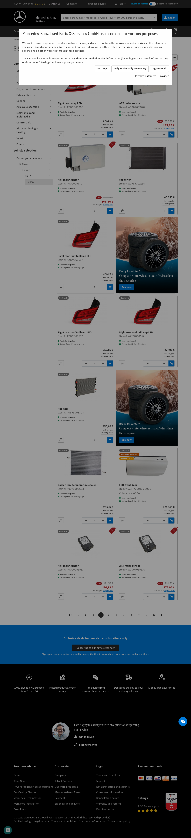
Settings (102, 68)
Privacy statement (145, 76)
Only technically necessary (130, 68)
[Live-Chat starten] (182, 721)
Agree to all (159, 68)
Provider (164, 76)
